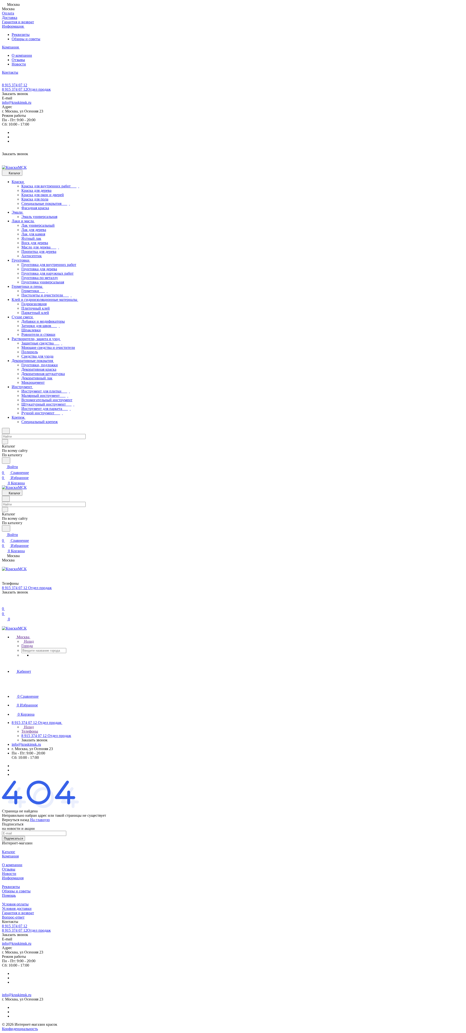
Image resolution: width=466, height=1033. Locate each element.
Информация (13, 878)
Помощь (9, 895)
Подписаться (13, 838)
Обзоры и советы (26, 39)
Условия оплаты (15, 904)
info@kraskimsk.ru (16, 102)
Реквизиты (21, 34)
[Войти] (4, 603)
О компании (22, 55)
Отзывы (18, 60)
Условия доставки (17, 908)
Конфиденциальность (20, 1029)
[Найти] (6, 460)
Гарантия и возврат (18, 913)
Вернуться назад (15, 820)
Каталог (8, 852)
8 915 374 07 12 (14, 85)
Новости (19, 64)
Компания (10, 856)
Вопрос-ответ (13, 917)
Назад (28, 641)
